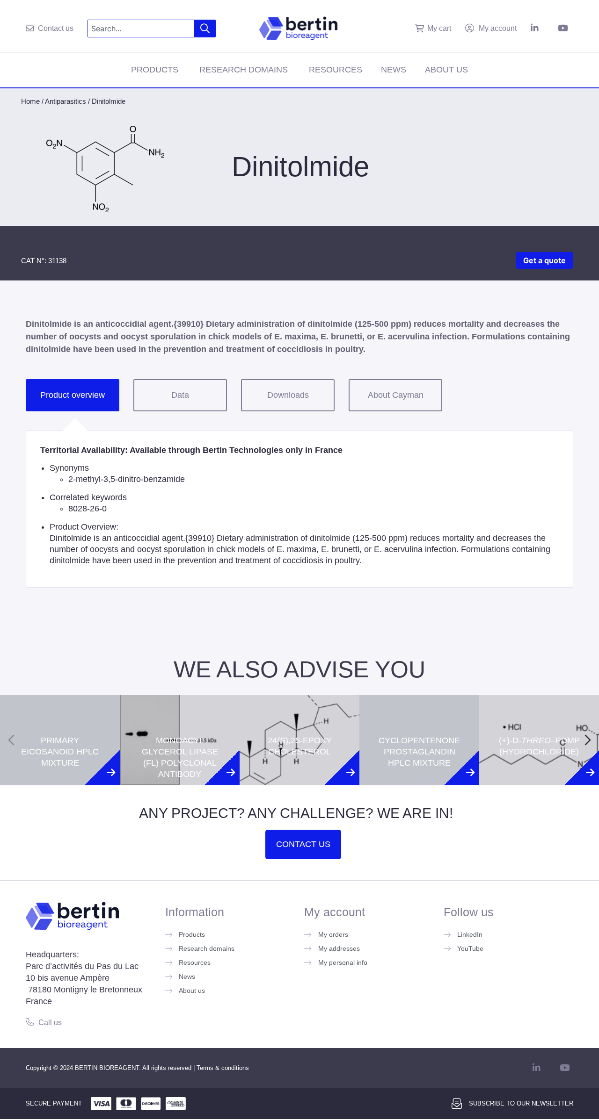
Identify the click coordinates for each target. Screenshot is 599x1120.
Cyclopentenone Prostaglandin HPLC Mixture (419, 712)
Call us (50, 1023)
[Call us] (30, 1022)
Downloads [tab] (288, 395)
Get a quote (544, 260)
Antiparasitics (65, 101)
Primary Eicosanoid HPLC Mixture (60, 712)
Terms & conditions (223, 1067)
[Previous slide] (11, 740)
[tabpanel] (299, 509)
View (60, 795)
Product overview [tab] (72, 395)
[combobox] (141, 28)
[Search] (205, 28)
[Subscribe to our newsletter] (457, 1103)
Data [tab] (180, 395)
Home (30, 101)
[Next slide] (588, 740)
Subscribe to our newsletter (521, 1103)
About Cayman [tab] (396, 395)
